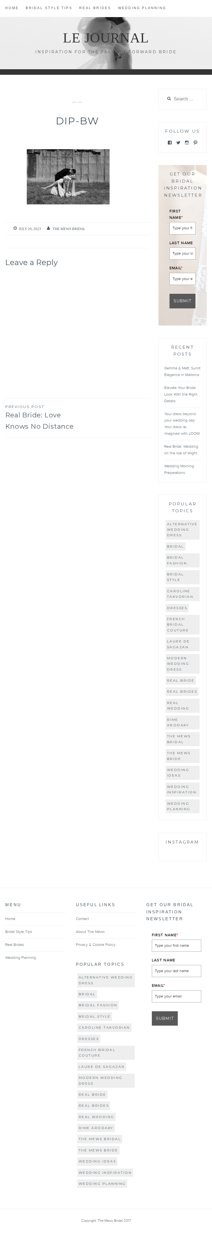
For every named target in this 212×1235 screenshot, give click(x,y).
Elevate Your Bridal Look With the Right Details (180, 394)
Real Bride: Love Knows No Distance (39, 417)
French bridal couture (178, 624)
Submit (182, 300)
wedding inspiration (182, 789)
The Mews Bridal (69, 229)
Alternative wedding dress (182, 529)
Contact (82, 919)
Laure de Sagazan (178, 644)
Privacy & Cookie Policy (95, 945)
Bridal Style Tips (49, 8)
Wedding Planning (142, 8)
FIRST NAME (176, 214)
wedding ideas (178, 772)
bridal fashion (177, 560)
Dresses (177, 608)
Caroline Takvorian (180, 594)
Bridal (175, 546)
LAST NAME (181, 243)
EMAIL (176, 268)
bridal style (175, 577)
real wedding (178, 705)
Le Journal (106, 38)
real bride (181, 680)
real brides (182, 691)
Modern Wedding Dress (178, 663)
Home (12, 8)
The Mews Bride (179, 756)
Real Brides (95, 8)
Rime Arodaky (178, 722)
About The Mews (90, 932)
